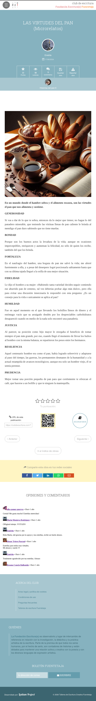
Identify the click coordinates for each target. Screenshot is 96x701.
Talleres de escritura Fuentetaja (32, 608)
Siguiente (82, 438)
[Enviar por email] (69, 475)
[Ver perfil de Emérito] (48, 45)
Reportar (73, 74)
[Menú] (6, 5)
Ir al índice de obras (48, 450)
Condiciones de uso (27, 597)
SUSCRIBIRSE (65, 675)
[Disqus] (48, 536)
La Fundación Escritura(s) (25, 636)
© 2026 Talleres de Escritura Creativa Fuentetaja (72, 694)
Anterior (12, 438)
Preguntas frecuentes (27, 602)
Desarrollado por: (19, 694)
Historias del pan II (48, 87)
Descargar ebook (80, 421)
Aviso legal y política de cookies (32, 591)
